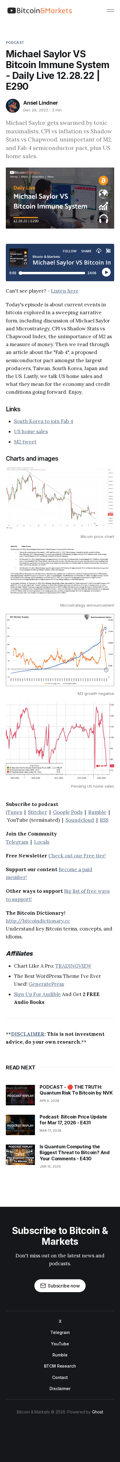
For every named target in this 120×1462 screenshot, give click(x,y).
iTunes (14, 812)
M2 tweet (25, 442)
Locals (41, 842)
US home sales (31, 431)
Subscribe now (64, 1286)
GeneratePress (46, 984)
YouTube (60, 1343)
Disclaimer (60, 1388)
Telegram (17, 842)
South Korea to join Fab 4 (43, 421)
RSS (104, 820)
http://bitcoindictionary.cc (38, 921)
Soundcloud (80, 820)
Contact (60, 1377)
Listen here (65, 291)
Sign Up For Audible (37, 994)
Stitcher (37, 812)
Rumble (97, 812)
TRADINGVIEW (73, 966)
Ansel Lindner (40, 103)
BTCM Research (60, 1365)
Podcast (15, 42)
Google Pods (67, 812)
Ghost (97, 1411)
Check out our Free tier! (77, 855)
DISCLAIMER (28, 1034)
